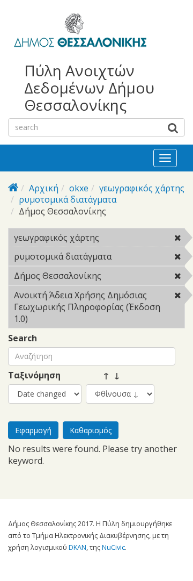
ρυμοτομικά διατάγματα (67, 199)
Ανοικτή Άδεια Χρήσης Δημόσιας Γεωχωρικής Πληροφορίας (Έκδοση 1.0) (97, 308)
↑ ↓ (103, 375)
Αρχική (43, 188)
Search (22, 338)
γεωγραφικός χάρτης (141, 188)
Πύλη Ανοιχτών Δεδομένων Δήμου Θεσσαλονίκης (89, 88)
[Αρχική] (78, 32)
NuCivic (113, 547)
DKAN (77, 547)
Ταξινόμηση (34, 375)
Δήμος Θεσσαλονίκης (97, 277)
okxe (78, 188)
